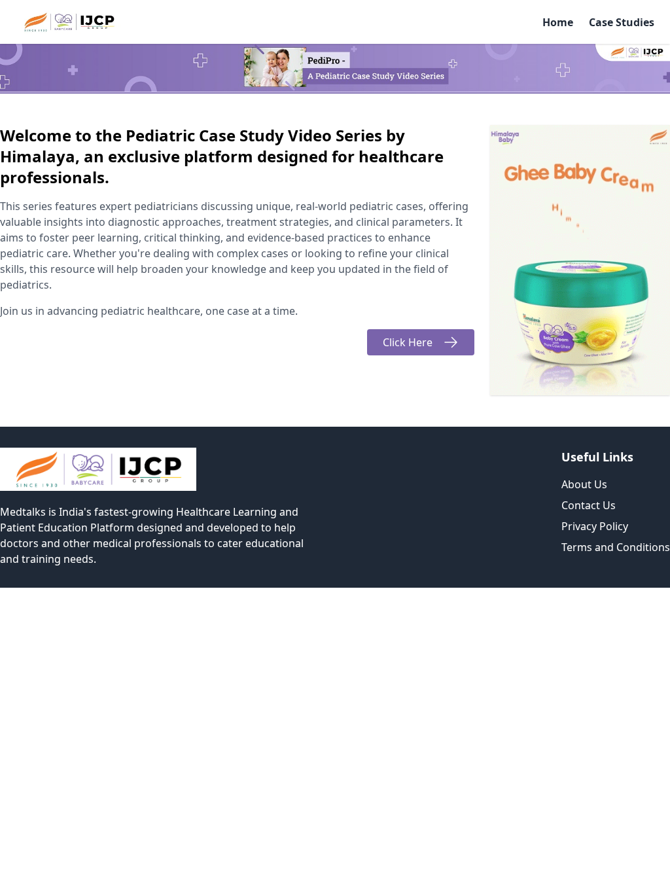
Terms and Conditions (615, 547)
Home (557, 22)
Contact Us (588, 505)
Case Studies (621, 22)
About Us (584, 484)
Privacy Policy (594, 526)
